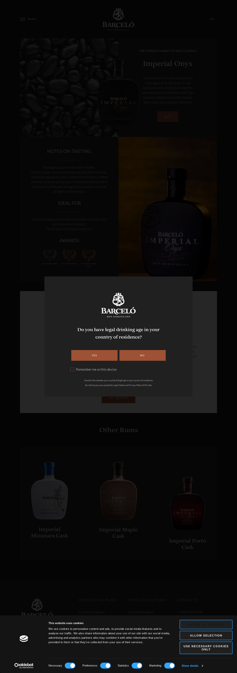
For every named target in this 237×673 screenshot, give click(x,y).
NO (142, 355)
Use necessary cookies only (206, 648)
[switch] (105, 666)
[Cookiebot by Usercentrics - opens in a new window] (24, 666)
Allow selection (206, 635)
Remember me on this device (96, 369)
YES (94, 355)
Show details (190, 665)
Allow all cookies (206, 624)
